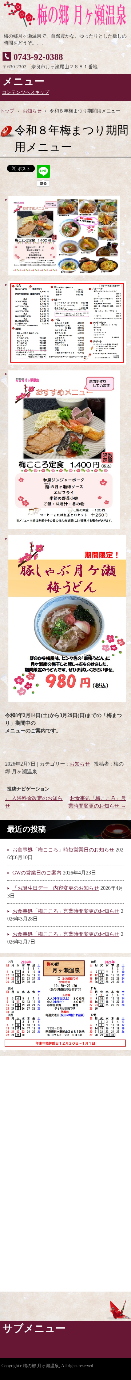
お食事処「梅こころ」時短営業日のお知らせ (63, 850)
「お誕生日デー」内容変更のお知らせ (55, 888)
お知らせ (80, 764)
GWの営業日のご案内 (36, 873)
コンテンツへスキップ (25, 92)
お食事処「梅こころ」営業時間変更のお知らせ (65, 911)
